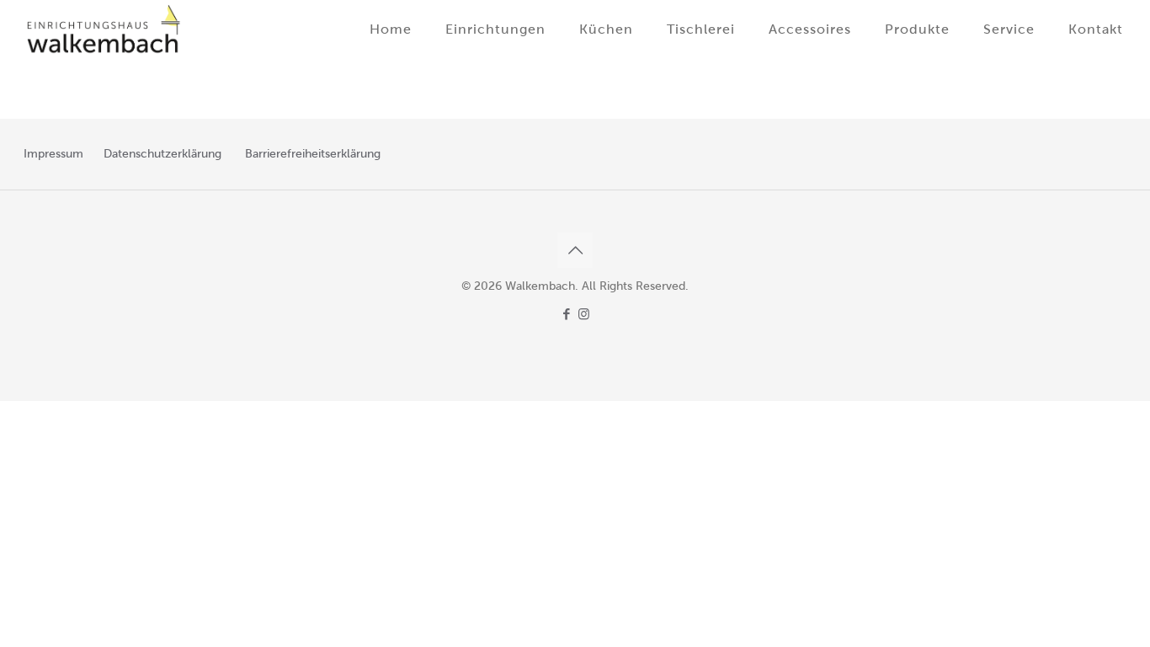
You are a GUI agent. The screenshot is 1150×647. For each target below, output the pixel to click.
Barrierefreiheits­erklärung (313, 153)
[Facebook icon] (566, 314)
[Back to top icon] (575, 250)
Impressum (53, 153)
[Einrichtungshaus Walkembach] (104, 29)
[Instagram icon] (584, 314)
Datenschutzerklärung (162, 153)
